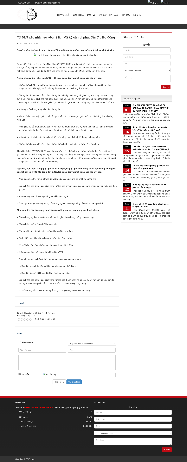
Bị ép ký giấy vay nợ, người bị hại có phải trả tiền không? (149, 186)
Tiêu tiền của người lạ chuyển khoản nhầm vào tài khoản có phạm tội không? (151, 148)
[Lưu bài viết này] (114, 43)
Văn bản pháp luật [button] (109, 14)
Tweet (19, 333)
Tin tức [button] (126, 14)
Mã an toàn (24, 374)
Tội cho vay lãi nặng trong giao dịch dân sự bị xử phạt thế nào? (151, 167)
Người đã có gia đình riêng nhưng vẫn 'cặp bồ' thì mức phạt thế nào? (150, 128)
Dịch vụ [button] (91, 14)
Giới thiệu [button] (78, 14)
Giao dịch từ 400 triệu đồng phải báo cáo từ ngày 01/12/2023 (151, 205)
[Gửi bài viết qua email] (104, 43)
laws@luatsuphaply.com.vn (74, 407)
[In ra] (109, 43)
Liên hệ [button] (137, 14)
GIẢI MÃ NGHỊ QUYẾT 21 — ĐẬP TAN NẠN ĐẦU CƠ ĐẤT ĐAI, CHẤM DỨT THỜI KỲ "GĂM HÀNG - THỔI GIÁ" (151, 108)
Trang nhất (63, 14)
